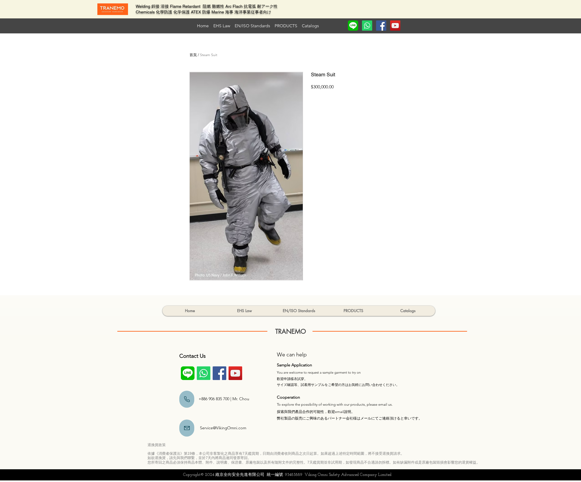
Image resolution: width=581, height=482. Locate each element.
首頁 (193, 55)
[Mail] (186, 399)
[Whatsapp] (367, 25)
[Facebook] (381, 25)
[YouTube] (395, 25)
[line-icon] (353, 25)
